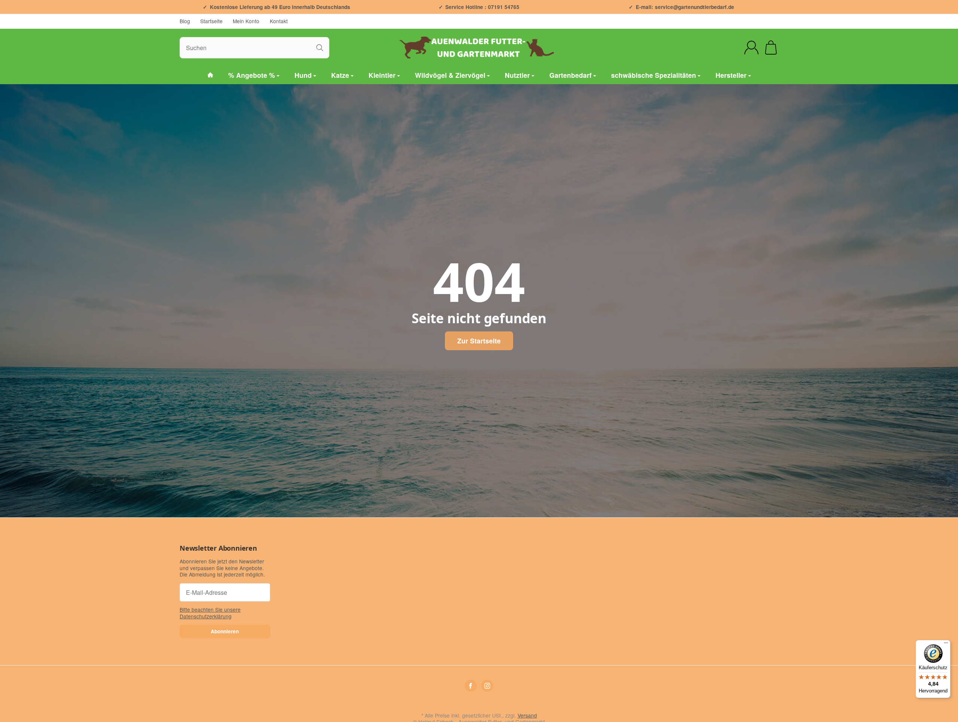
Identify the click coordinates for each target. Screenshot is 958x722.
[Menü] (946, 644)
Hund (303, 75)
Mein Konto (246, 21)
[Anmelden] (751, 47)
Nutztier (517, 75)
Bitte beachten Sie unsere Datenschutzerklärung (210, 613)
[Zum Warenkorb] (770, 47)
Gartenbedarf (570, 75)
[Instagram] (487, 686)
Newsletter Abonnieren (218, 548)
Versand (527, 715)
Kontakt (279, 21)
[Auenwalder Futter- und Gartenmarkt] (210, 75)
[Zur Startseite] (479, 47)
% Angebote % (251, 75)
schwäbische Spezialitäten (653, 75)
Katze (340, 75)
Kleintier (382, 75)
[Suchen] (319, 47)
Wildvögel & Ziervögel (450, 75)
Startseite (211, 21)
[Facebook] (471, 686)
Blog (185, 21)
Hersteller (731, 75)
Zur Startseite (479, 340)
